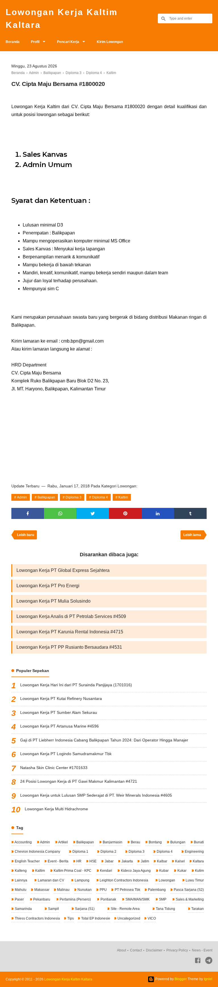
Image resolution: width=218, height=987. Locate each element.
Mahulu (20, 890)
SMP (162, 899)
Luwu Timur (194, 880)
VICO (151, 918)
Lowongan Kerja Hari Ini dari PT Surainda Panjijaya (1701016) (76, 685)
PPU (103, 890)
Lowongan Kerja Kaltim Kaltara (62, 18)
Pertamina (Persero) (75, 899)
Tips (70, 918)
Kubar (163, 871)
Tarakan (197, 909)
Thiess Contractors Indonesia (37, 918)
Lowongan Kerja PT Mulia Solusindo (53, 601)
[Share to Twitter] (92, 513)
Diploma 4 (100, 497)
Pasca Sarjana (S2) (188, 890)
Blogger (181, 979)
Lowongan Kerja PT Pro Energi (47, 585)
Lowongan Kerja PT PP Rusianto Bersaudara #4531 (69, 647)
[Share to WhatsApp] (60, 513)
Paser (19, 899)
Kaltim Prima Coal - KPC (72, 871)
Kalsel (179, 861)
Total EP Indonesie (95, 918)
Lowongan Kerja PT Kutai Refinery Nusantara (61, 698)
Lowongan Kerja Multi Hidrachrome (56, 809)
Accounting (23, 842)
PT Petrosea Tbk (127, 890)
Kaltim (123, 497)
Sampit (53, 909)
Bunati (198, 842)
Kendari (105, 871)
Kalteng (20, 871)
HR (78, 861)
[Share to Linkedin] (158, 513)
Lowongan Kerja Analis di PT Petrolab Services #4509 (71, 616)
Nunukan (84, 890)
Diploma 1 (80, 852)
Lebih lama (192, 535)
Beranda (13, 42)
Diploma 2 (108, 852)
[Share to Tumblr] (190, 513)
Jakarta (127, 861)
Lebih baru (25, 535)
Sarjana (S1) (84, 909)
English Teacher (27, 861)
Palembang (156, 890)
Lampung (81, 880)
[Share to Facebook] (27, 513)
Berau (135, 842)
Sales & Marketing (189, 899)
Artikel (63, 842)
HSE (93, 861)
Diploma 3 (73, 497)
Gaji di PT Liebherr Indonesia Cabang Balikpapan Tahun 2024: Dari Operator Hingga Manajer (104, 740)
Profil (35, 42)
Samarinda (23, 909)
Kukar (181, 871)
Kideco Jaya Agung (135, 871)
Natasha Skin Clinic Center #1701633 (53, 767)
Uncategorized (128, 918)
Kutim (199, 871)
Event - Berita (57, 861)
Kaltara (198, 861)
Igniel (208, 979)
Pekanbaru (41, 899)
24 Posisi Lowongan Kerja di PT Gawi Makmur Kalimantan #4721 (78, 781)
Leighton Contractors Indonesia (123, 880)
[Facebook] (197, 961)
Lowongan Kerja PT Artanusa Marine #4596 (59, 726)
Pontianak (108, 899)
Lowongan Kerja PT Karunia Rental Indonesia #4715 (69, 631)
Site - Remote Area (125, 909)
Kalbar (161, 861)
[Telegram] (208, 961)
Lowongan (166, 880)
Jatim (144, 861)
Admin (22, 497)
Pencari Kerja (68, 42)
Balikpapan (46, 497)
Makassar (41, 890)
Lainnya (20, 880)
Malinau (63, 890)
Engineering (194, 852)
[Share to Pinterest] (125, 513)
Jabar (109, 861)
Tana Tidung (165, 909)
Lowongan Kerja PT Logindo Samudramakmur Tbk (66, 753)
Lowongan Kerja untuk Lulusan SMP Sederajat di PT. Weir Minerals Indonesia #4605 (96, 795)
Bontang (155, 842)
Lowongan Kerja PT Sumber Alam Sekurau (58, 712)
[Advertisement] (109, 435)
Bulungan (177, 842)
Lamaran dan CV (50, 880)
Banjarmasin (112, 842)
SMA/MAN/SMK (137, 899)
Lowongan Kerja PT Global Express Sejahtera (63, 570)
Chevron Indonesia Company (37, 852)
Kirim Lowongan (110, 42)
